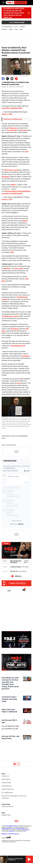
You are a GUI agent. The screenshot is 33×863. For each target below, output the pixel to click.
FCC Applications (7, 792)
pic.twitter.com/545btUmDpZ (12, 193)
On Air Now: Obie (16, 555)
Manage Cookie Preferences (10, 834)
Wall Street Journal (12, 170)
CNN (26, 151)
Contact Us (5, 776)
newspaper (6, 176)
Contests (22, 26)
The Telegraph (11, 130)
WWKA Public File (7, 789)
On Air (16, 26)
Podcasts (4, 29)
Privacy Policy (20, 828)
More (21, 29)
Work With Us (6, 779)
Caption (26, 72)
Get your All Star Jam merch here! (10, 737)
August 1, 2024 (7, 114)
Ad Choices (25, 829)
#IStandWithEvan (25, 191)
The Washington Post (17, 345)
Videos (11, 29)
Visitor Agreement (7, 828)
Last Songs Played (7, 26)
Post (19, 383)
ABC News (23, 130)
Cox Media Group (11, 826)
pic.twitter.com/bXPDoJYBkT (12, 108)
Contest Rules (6, 782)
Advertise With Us (8, 806)
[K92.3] (16, 2)
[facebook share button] (3, 78)
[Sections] (3, 2)
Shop (16, 29)
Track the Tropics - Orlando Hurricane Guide (10, 699)
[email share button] (11, 78)
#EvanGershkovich (11, 191)
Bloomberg (14, 128)
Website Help (6, 815)
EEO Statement (7, 786)
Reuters (25, 220)
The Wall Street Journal (10, 316)
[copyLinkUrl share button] (16, 78)
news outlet (18, 268)
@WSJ (13, 184)
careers (11, 831)
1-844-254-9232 (17, 583)
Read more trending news (13, 119)
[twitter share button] (7, 78)
